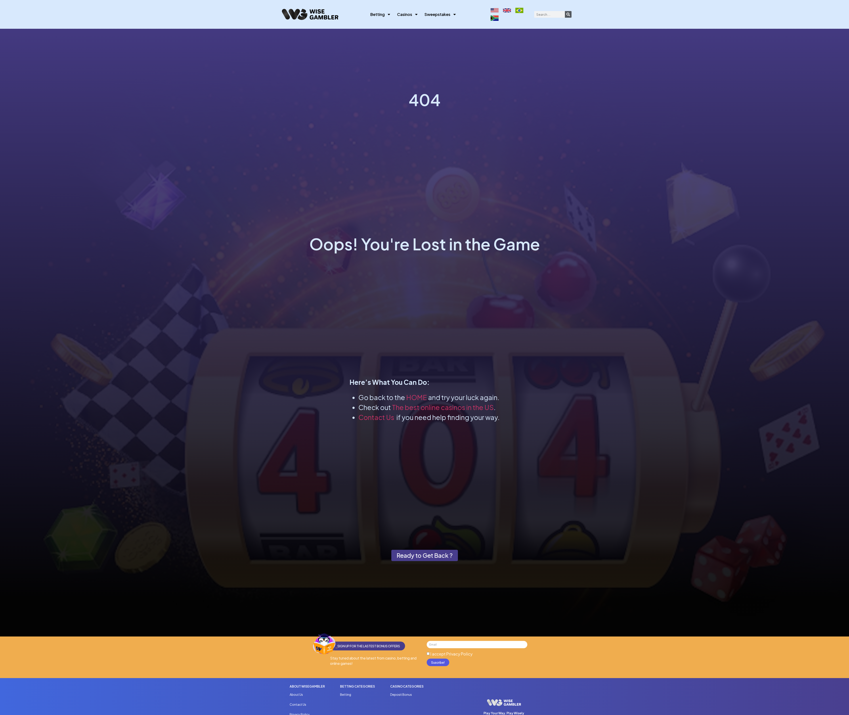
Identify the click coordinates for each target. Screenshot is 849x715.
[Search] (568, 14)
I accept (451, 653)
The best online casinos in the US (443, 407)
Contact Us (376, 417)
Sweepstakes (437, 14)
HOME (416, 397)
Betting (377, 14)
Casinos (404, 14)
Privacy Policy (459, 653)
